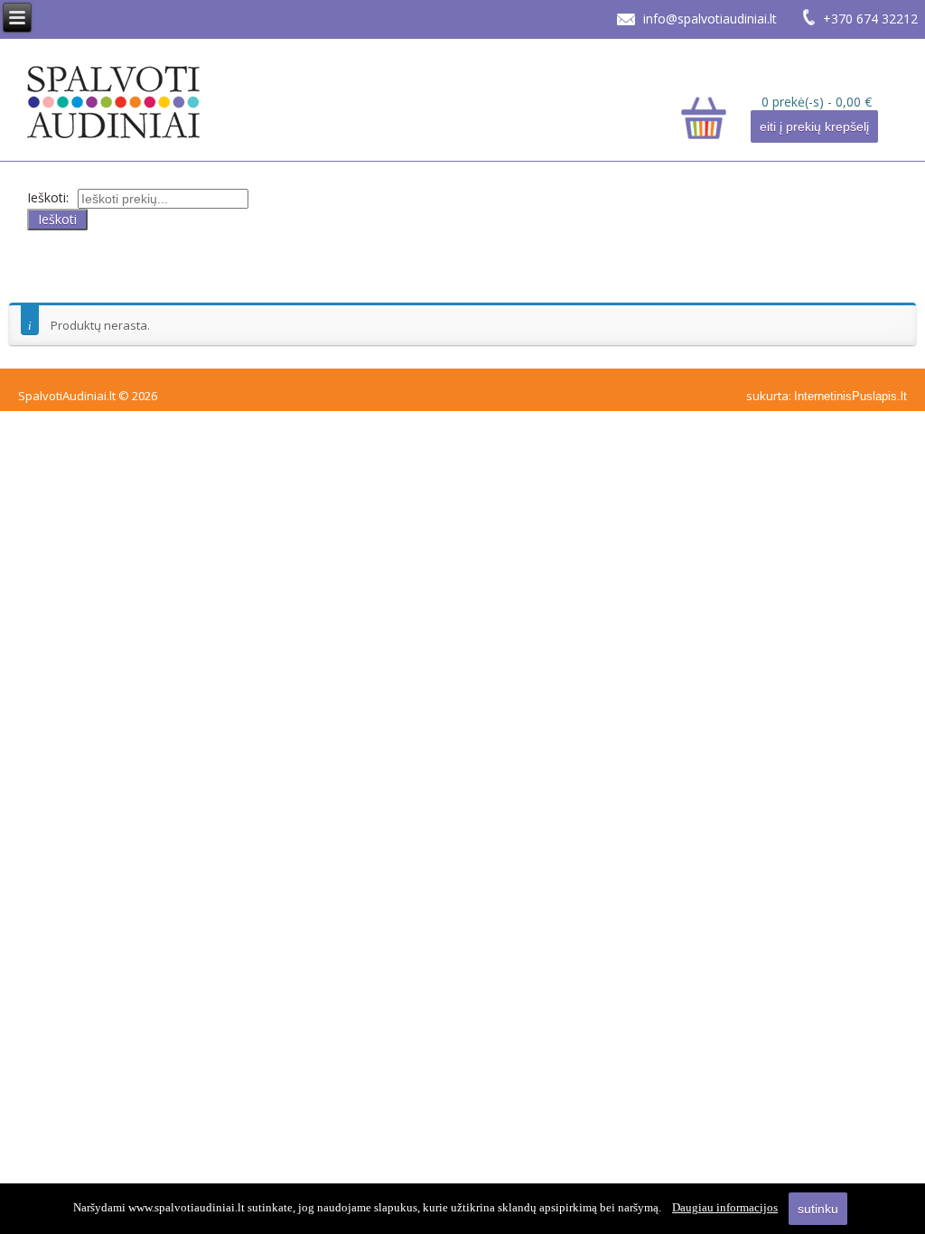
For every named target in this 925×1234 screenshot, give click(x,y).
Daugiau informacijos (725, 1207)
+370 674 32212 (870, 18)
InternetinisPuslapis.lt (850, 396)
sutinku (818, 1208)
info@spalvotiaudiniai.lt (710, 18)
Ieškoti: (48, 197)
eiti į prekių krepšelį (814, 126)
